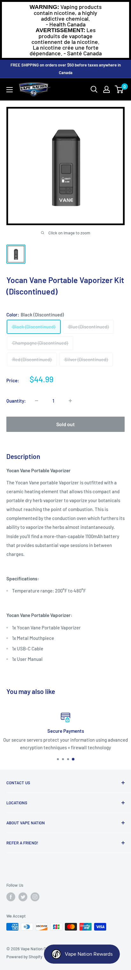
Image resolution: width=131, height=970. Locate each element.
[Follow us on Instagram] (35, 896)
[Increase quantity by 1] (70, 400)
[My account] (106, 89)
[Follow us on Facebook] (10, 896)
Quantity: (16, 401)
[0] (119, 89)
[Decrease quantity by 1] (36, 400)
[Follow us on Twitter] (22, 896)
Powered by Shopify (24, 956)
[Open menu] (9, 89)
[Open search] (94, 89)
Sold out (65, 424)
